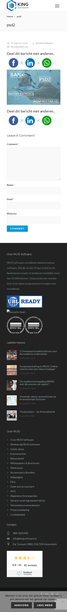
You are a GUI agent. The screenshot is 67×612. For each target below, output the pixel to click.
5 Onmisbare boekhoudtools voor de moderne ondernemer (38, 352)
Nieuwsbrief (17, 458)
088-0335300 (20, 533)
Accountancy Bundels (22, 472)
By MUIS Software (44, 43)
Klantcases (16, 467)
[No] (62, 601)
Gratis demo (17, 449)
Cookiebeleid (17, 514)
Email (10, 199)
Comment (13, 144)
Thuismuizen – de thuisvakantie (37, 411)
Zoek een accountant (22, 486)
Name (10, 185)
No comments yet (19, 46)
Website (12, 213)
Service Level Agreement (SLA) (27, 500)
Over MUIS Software (22, 439)
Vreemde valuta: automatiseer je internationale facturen (38, 398)
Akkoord (21, 605)
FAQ (12, 481)
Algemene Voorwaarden (23, 495)
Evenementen (18, 453)
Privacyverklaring (19, 509)
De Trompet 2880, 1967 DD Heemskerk (35, 544)
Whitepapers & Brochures (24, 463)
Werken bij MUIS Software (25, 444)
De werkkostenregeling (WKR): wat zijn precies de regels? (37, 383)
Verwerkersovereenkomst (25, 505)
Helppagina (16, 477)
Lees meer (45, 605)
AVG (13, 491)
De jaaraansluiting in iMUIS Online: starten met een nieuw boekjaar (39, 368)
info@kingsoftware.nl (25, 538)
